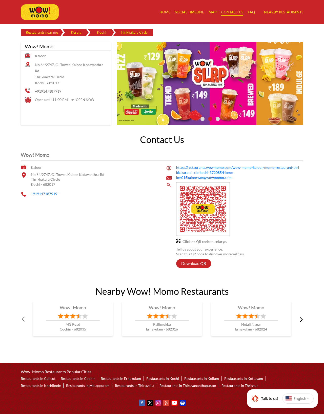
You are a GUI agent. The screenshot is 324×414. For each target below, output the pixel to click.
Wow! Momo (73, 307)
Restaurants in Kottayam (243, 378)
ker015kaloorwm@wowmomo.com (204, 178)
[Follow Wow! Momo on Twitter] (150, 403)
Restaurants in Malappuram (88, 385)
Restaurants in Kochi (162, 378)
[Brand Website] (182, 403)
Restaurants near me (42, 32)
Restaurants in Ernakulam (121, 378)
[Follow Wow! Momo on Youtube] (174, 403)
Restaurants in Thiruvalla (134, 385)
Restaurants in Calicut (38, 378)
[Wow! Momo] (40, 12)
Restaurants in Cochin (78, 378)
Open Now (85, 100)
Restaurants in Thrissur (239, 385)
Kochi (101, 32)
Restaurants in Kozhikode (41, 385)
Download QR (193, 263)
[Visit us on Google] (166, 403)
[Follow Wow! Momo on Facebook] (142, 403)
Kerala (76, 32)
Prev (24, 319)
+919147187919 (48, 91)
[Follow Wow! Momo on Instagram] (158, 403)
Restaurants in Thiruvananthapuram (187, 385)
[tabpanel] (210, 83)
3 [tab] (218, 119)
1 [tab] (202, 119)
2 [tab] (210, 119)
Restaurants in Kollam (201, 378)
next (300, 319)
